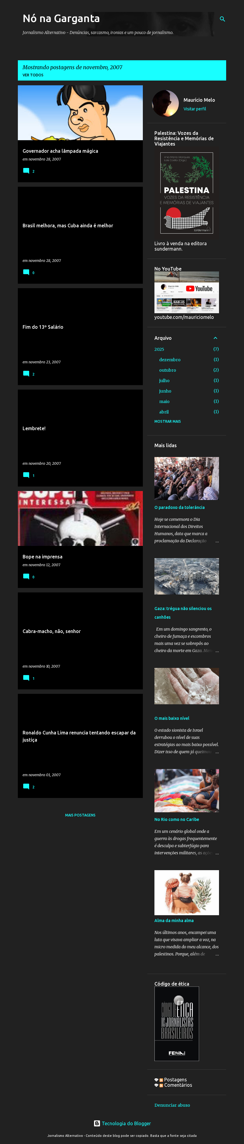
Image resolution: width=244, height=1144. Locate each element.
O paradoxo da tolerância (179, 507)
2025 (159, 349)
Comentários (177, 1085)
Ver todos (33, 75)
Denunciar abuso (172, 1105)
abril (164, 412)
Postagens (175, 1079)
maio (164, 401)
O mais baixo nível (171, 718)
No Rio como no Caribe (176, 819)
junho (165, 391)
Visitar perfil (195, 108)
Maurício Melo (199, 100)
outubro (167, 370)
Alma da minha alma (174, 920)
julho (164, 380)
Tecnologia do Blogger (126, 1123)
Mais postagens (80, 815)
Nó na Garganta (61, 18)
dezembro (170, 359)
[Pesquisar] (222, 19)
